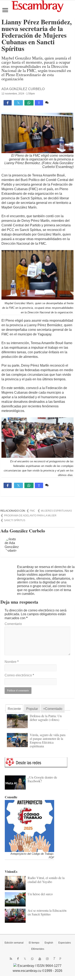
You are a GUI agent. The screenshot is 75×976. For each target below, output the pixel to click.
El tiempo (34, 942)
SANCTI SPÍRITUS (14, 520)
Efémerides (37, 948)
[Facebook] (18, 958)
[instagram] (47, 958)
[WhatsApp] (32, 958)
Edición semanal (14, 942)
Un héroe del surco (40, 894)
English (49, 942)
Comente (56, 102)
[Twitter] (24, 958)
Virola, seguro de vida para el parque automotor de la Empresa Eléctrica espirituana (47, 740)
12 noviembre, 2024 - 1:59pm (18, 93)
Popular (32, 709)
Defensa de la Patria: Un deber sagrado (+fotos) (46, 718)
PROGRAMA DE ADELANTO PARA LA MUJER (30, 515)
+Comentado (52, 709)
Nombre (12, 661)
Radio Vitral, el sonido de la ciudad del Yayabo (46, 880)
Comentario (13, 624)
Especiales (64, 942)
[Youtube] (39, 958)
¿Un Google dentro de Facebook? (42, 779)
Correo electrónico (19, 675)
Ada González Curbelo (23, 89)
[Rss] (10, 958)
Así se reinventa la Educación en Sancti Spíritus (47, 912)
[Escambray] (37, 6)
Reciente (14, 709)
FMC (32, 510)
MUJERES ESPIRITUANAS (56, 510)
